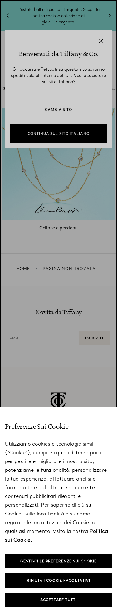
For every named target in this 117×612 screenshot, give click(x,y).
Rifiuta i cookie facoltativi (58, 580)
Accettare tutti (58, 600)
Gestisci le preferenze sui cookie (58, 561)
